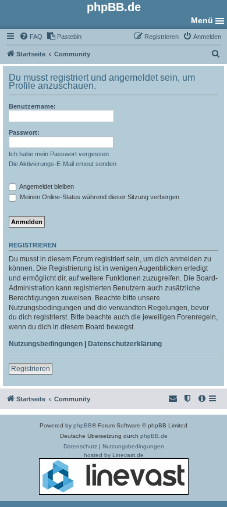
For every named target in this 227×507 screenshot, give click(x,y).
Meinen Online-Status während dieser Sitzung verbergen (98, 196)
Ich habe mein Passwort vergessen (59, 153)
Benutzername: (32, 106)
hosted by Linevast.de (114, 455)
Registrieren (30, 369)
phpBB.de (154, 436)
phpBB (82, 425)
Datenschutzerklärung (125, 344)
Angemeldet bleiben (46, 186)
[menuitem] (30, 37)
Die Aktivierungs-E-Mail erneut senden (62, 163)
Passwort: (24, 132)
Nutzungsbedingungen (46, 344)
